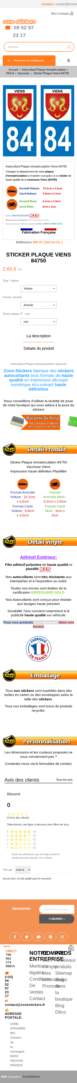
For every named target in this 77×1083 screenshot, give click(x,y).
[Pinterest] (50, 936)
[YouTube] (38, 936)
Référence (24, 242)
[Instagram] (62, 936)
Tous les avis (64, 779)
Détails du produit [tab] (39, 348)
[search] (69, 47)
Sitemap (63, 973)
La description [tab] (39, 336)
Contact (37, 998)
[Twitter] (26, 936)
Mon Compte (60, 13)
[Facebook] (15, 936)
